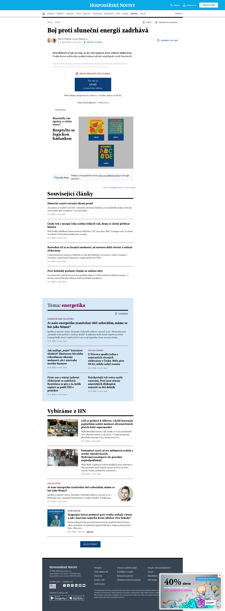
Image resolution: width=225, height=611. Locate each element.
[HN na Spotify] (80, 585)
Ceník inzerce (99, 584)
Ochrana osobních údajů (127, 568)
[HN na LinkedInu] (76, 585)
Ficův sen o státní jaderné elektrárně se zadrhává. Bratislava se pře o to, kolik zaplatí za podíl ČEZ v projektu (64, 384)
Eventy (150, 572)
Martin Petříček (64, 39)
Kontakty (97, 568)
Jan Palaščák (54, 483)
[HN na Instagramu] (72, 585)
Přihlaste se (103, 102)
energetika (73, 305)
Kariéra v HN (99, 580)
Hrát (96, 137)
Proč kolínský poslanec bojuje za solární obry (75, 271)
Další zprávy (90, 544)
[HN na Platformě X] (64, 585)
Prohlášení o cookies (125, 572)
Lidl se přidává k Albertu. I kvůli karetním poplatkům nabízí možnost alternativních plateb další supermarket (107, 424)
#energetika (60, 110)
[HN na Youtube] (84, 585)
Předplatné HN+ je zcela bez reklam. (123, 188)
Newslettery (152, 576)
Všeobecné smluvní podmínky (129, 580)
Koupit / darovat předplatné (159, 568)
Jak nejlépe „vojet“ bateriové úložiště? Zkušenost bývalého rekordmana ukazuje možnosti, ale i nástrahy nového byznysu (65, 357)
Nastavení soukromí (125, 576)
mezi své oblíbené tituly (109, 175)
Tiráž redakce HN (101, 572)
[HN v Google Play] (58, 598)
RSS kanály (152, 580)
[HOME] (43, 13)
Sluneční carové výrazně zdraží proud (70, 203)
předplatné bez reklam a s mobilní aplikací (94, 95)
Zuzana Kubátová (79, 39)
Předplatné (208, 5)
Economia (98, 576)
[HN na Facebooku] (68, 585)
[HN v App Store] (76, 598)
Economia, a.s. (66, 571)
